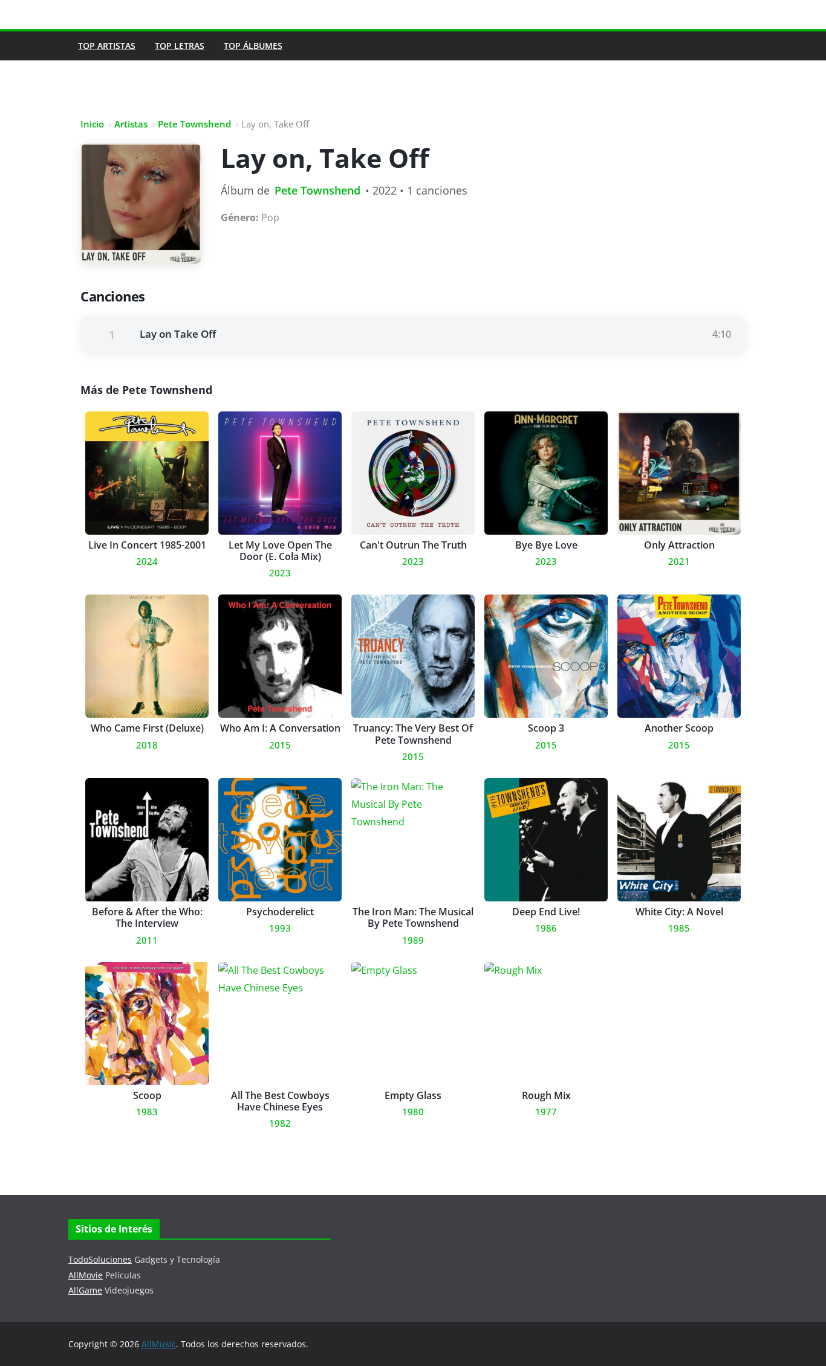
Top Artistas (106, 45)
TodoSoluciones (100, 1259)
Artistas (131, 124)
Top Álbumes (253, 45)
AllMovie (85, 1275)
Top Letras (179, 45)
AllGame (85, 1290)
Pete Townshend (194, 124)
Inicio (92, 124)
